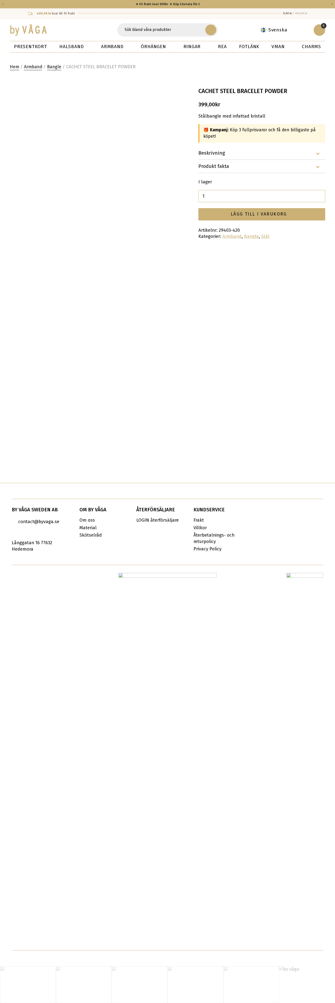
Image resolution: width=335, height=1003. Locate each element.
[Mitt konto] (303, 30)
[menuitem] (276, 30)
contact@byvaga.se (38, 521)
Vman (277, 46)
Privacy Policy (207, 549)
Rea (222, 46)
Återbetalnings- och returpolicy (213, 538)
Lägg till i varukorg (259, 214)
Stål (265, 236)
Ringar (192, 46)
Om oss (87, 520)
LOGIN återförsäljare (157, 520)
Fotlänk (249, 46)
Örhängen (153, 46)
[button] (210, 30)
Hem (14, 66)
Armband (112, 46)
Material (88, 527)
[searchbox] (162, 30)
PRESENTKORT (30, 46)
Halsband (71, 46)
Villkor (200, 527)
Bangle (54, 66)
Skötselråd (90, 535)
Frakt (198, 520)
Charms (311, 46)
